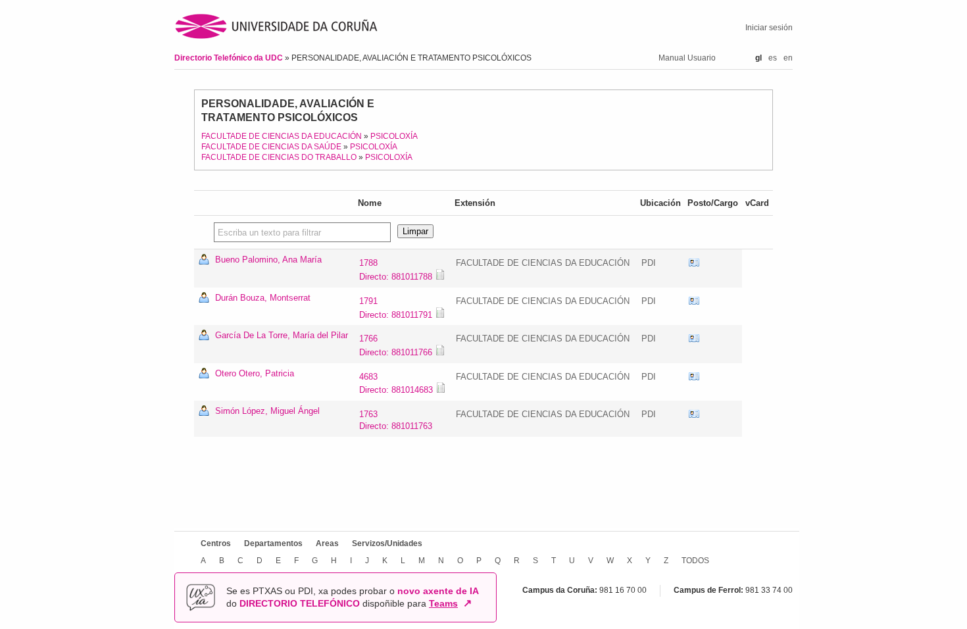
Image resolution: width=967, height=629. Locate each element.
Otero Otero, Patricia (254, 373)
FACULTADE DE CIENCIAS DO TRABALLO (279, 157)
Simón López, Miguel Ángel (267, 411)
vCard (694, 263)
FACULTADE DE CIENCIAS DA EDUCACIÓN (281, 136)
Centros (216, 543)
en (788, 58)
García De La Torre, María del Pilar (281, 335)
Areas (327, 543)
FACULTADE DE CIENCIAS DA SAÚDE (271, 146)
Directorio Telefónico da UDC (229, 58)
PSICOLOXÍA (394, 136)
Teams (443, 603)
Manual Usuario (687, 58)
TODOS (695, 560)
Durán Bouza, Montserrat (262, 298)
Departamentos (273, 543)
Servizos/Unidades (387, 543)
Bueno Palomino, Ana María (268, 259)
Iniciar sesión (769, 27)
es (772, 58)
